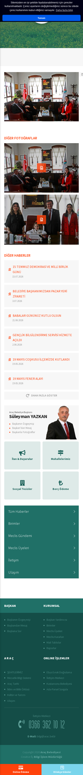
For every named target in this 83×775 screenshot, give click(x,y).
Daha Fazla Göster (44, 395)
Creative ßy (41, 757)
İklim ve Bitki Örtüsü (18, 689)
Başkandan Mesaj (17, 625)
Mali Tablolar (54, 642)
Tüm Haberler (18, 511)
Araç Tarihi (13, 684)
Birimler (14, 523)
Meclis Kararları (55, 637)
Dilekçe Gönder (62, 771)
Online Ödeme (21, 771)
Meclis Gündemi (20, 535)
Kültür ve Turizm (16, 695)
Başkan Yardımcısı (57, 619)
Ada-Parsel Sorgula (57, 689)
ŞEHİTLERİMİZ (15, 672)
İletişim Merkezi (55, 678)
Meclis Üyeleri (18, 548)
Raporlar (51, 648)
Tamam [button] (41, 18)
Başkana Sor (14, 631)
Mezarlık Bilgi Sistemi (19, 678)
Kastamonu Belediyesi (59, 684)
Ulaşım (13, 572)
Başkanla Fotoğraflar (23, 432)
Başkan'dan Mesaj (22, 428)
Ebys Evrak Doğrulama (59, 672)
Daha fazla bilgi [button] (64, 10)
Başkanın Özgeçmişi (23, 423)
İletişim (13, 560)
